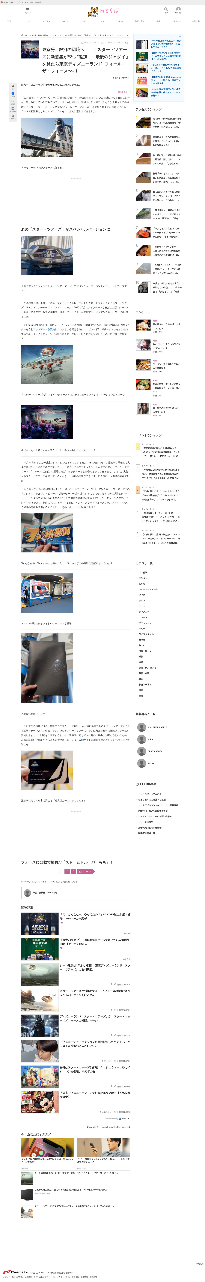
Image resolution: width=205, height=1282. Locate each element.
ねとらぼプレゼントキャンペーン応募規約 (157, 805)
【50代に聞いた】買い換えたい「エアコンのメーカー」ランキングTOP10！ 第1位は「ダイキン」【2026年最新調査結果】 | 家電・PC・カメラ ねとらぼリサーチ (161, 542)
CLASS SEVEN (155, 751)
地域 (102, 21)
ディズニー (144, 611)
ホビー (142, 628)
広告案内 (28, 1277)
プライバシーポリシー (55, 1277)
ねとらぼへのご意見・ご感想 (151, 799)
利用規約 (199, 1264)
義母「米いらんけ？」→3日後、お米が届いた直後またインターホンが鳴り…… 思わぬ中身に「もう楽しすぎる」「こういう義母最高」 (166, 181)
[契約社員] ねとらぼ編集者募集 (152, 811)
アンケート (143, 312)
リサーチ (177, 21)
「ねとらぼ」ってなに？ (148, 794)
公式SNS (19, 1277)
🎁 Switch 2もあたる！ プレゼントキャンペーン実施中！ (22, 2)
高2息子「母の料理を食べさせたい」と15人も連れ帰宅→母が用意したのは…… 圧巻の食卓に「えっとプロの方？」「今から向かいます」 (167, 126)
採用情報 (84, 1277)
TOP (9, 21)
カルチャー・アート (148, 589)
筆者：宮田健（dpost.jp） (45, 892)
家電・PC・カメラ (148, 668)
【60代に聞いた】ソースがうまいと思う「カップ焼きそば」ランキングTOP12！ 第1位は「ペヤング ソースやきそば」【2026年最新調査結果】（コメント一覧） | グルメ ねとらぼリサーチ (162, 499)
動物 (158, 21)
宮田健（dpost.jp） (122, 78)
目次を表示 (122, 92)
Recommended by (112, 1119)
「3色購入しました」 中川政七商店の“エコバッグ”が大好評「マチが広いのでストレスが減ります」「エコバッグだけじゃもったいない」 (167, 273)
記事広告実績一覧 (145, 833)
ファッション (145, 623)
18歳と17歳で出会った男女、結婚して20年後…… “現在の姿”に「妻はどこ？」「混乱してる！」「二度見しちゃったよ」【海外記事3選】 (167, 291)
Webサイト (85, 740)
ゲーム (142, 606)
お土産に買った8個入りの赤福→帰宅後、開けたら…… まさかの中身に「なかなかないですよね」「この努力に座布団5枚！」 (167, 163)
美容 (141, 696)
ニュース (28, 21)
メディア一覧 (8, 1277)
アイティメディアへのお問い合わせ (154, 816)
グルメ (84, 21)
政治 (141, 679)
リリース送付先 (144, 822)
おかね (142, 583)
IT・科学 (143, 572)
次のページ (85, 871)
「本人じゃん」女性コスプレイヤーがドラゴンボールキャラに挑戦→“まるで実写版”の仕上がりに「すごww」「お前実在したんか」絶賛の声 (167, 236)
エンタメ (46, 21)
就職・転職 (144, 673)
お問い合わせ (39, 1277)
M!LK (150, 739)
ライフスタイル (146, 634)
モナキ (151, 763)
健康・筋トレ (145, 651)
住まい (121, 21)
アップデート (95, 307)
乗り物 (142, 640)
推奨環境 (93, 1277)
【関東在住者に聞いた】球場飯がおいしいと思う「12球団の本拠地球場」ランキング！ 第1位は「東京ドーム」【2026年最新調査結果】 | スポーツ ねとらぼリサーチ (161, 456)
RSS (68, 1277)
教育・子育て (145, 684)
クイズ (65, 21)
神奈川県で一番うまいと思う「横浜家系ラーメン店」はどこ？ (166, 388)
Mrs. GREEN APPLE (157, 727)
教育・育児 (140, 21)
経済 (141, 690)
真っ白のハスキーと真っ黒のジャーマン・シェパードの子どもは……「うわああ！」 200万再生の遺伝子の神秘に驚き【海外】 (166, 200)
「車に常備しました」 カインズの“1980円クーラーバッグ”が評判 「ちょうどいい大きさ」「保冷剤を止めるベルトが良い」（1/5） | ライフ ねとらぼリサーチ (161, 521)
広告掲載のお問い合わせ (148, 827)
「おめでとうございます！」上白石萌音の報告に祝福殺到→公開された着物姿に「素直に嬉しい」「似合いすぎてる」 (166, 255)
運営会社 (75, 1277)
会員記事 (196, 21)
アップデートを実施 (44, 329)
